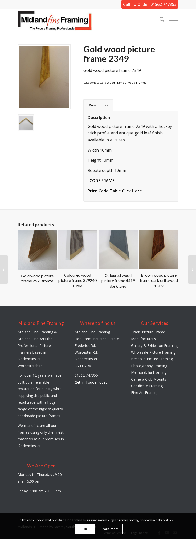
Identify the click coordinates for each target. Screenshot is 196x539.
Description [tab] (98, 105)
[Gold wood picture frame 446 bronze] (4, 269)
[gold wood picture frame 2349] (44, 76)
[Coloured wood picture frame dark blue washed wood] (192, 269)
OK (85, 529)
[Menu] (171, 20)
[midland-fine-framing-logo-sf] (55, 20)
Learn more (110, 529)
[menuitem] (159, 20)
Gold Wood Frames (113, 82)
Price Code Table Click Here (115, 191)
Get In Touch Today (91, 382)
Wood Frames (136, 82)
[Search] (159, 20)
